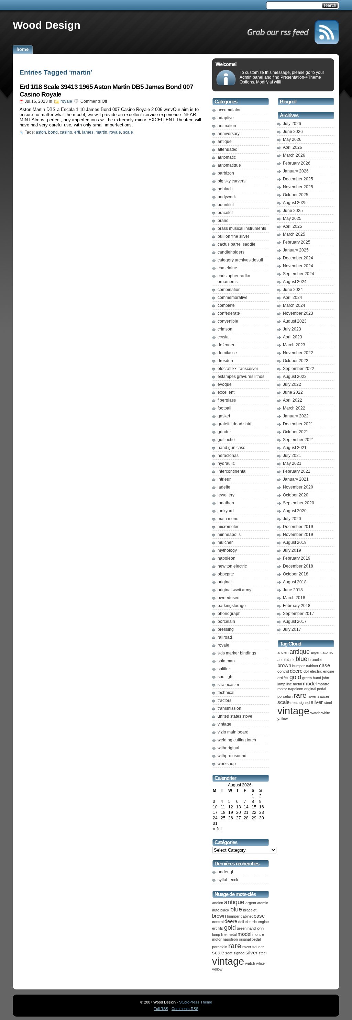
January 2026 (296, 171)
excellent (226, 392)
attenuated (228, 149)
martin (101, 132)
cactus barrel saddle (236, 244)
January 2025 (296, 250)
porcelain (226, 621)
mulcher (225, 542)
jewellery (226, 495)
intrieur (224, 479)
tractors (224, 700)
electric (251, 922)
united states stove (235, 716)
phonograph (229, 613)
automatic (227, 157)
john (260, 928)
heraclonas (228, 455)
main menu (228, 518)
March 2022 (294, 408)
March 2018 (294, 597)
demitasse (227, 352)
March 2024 (294, 305)
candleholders (231, 252)
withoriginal (228, 748)
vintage (224, 724)
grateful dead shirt (234, 424)
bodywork (227, 196)
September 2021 (298, 439)
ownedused (229, 597)
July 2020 (292, 518)
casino (66, 132)
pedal (256, 939)
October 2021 (295, 431)
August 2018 (295, 582)
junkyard (226, 510)
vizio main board (233, 732)
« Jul (217, 829)
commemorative (233, 297)
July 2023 (292, 329)
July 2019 (292, 550)
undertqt (225, 872)
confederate (229, 313)
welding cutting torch (237, 740)
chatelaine (227, 268)
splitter (224, 668)
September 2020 (298, 503)
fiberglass (227, 400)
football (224, 408)
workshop (227, 763)
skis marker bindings (237, 653)
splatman (226, 661)
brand (223, 220)
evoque (225, 384)
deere (230, 921)
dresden (225, 360)
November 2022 (298, 352)
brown (219, 916)
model (244, 934)
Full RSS (161, 1009)
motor (217, 939)
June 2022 (293, 392)
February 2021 (296, 471)
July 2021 (292, 455)
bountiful (226, 204)
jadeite (224, 487)
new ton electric (232, 566)
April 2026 (292, 147)
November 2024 (298, 266)
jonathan (226, 503)
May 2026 (292, 139)
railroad (225, 637)
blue (236, 909)
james (88, 132)
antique (225, 141)
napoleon (226, 558)
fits (220, 928)
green (241, 928)
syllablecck (228, 879)
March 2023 (294, 345)
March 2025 (294, 234)
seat (228, 953)
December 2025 (298, 179)
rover (246, 947)
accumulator (229, 110)
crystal (224, 337)
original (225, 582)
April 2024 (292, 297)
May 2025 (292, 218)
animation (227, 125)
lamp (216, 934)
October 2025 (295, 194)
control (217, 922)
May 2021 (292, 463)
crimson (225, 329)
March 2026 (294, 155)
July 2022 (292, 384)
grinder (224, 431)
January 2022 (296, 416)
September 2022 (298, 368)
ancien (217, 903)
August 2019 (295, 542)
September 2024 (298, 273)
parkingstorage (232, 605)
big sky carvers (231, 181)
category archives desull (240, 260)
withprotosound (232, 755)
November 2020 (298, 487)
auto (215, 910)
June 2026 (293, 131)
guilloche (226, 439)
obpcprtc (226, 574)
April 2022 (292, 400)
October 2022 (295, 360)
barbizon (226, 173)
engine (263, 922)
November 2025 (298, 186)
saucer (258, 947)
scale (128, 132)
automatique (229, 165)
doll (241, 922)
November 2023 (298, 313)
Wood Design (46, 25)
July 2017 (292, 629)
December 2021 (298, 424)
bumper (233, 916)
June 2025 (293, 210)
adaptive (226, 117)
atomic (262, 903)
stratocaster (228, 684)
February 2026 (296, 163)
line (224, 934)
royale (66, 101)
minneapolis (229, 534)
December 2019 (298, 526)
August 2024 (295, 281)
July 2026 (292, 123)
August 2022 (295, 376)
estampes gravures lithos (241, 376)
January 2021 (296, 479)
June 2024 (293, 289)
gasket (224, 416)
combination (229, 289)
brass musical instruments (242, 228)
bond (53, 132)
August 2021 (295, 447)
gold (230, 927)
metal (232, 934)
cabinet (247, 916)
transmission (229, 708)
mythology (227, 550)
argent (250, 903)
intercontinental (232, 471)
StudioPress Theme (195, 1002)
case (259, 916)
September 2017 (298, 613)
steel (262, 953)
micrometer (228, 526)
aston (41, 132)
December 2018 (298, 566)
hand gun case (231, 447)
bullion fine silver (233, 236)
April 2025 (292, 226)
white (260, 963)
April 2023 (292, 337)
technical (226, 692)
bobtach (225, 189)
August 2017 (295, 621)
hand (252, 928)
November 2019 (298, 534)
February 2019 (296, 558)
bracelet (225, 212)
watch (250, 963)
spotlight (225, 676)
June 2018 (293, 589)
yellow (217, 969)
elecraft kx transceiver (238, 368)
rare (234, 946)
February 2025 (296, 242)
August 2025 (295, 202)
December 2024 (298, 258)
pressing (226, 629)
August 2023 (295, 321)
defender (226, 345)
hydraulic (226, 463)
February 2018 (296, 605)
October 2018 (295, 574)
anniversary (229, 133)
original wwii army (234, 589)
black (224, 910)
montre (258, 934)
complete (226, 305)
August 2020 (295, 510)
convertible (228, 321)
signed (238, 953)
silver (251, 952)
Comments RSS (185, 1009)
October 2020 (295, 495)
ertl (77, 132)
